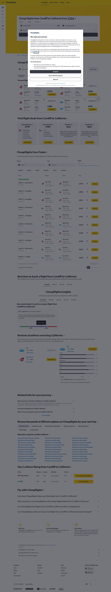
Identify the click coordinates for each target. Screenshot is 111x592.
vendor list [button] (36, 52)
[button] (55, 71)
